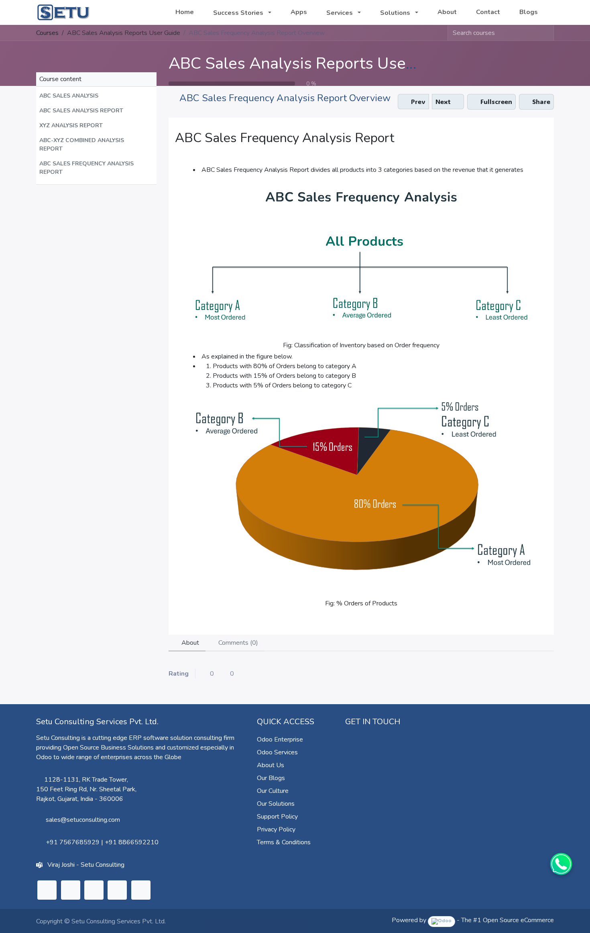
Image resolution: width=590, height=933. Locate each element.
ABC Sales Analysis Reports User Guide (313, 63)
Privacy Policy (276, 829)
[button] (96, 96)
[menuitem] (184, 12)
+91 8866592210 (132, 842)
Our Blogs (271, 778)
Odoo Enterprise (280, 739)
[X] (70, 890)
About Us (270, 765)
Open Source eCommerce (518, 920)
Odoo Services (277, 752)
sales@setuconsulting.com (83, 819)
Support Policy (277, 816)
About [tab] (189, 642)
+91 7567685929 (73, 842)
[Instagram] (94, 890)
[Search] (547, 33)
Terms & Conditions (284, 842)
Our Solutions (276, 803)
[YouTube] (117, 890)
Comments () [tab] (237, 642)
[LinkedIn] (47, 890)
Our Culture (273, 790)
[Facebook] (141, 890)
